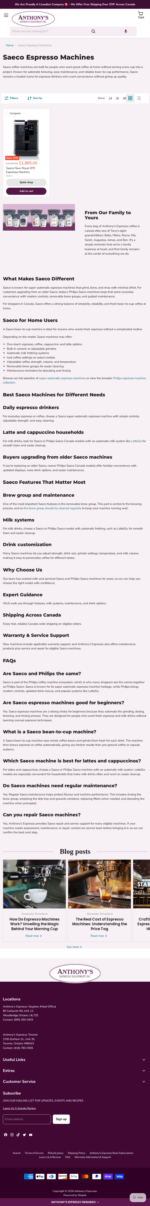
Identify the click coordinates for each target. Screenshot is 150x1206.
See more (73, 947)
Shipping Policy (76, 1153)
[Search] (93, 31)
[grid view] (130, 98)
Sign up (61, 1119)
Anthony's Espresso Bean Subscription (111, 1153)
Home (10, 45)
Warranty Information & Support (92, 1157)
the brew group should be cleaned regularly (52, 508)
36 (117, 98)
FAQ (67, 1157)
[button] (75, 1202)
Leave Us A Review (50, 1157)
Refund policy (55, 1153)
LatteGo (136, 441)
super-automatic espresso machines (62, 378)
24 (110, 98)
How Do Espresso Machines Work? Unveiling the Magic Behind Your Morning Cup (35, 924)
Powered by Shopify (75, 1195)
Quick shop (26, 182)
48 (124, 98)
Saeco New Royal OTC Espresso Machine (21, 170)
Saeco (9, 175)
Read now (33, 936)
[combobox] (49, 31)
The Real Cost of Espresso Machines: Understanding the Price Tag (99, 924)
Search (17, 1153)
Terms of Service (34, 1153)
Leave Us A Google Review (19, 1108)
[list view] (139, 98)
